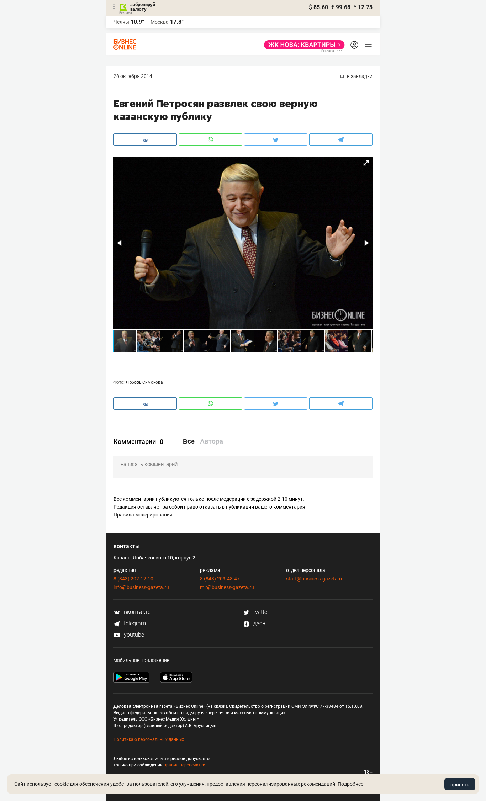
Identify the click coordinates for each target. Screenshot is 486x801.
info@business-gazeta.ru (141, 587)
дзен (258, 623)
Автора (211, 441)
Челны (121, 22)
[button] (366, 163)
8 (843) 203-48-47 (220, 579)
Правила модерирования (143, 515)
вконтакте (136, 612)
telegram (134, 623)
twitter (260, 612)
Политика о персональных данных (148, 739)
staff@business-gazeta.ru (315, 579)
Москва (159, 22)
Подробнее (350, 784)
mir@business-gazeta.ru (227, 587)
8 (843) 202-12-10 (133, 579)
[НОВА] (302, 44)
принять (459, 784)
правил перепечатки (184, 765)
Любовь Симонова (144, 382)
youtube (133, 634)
